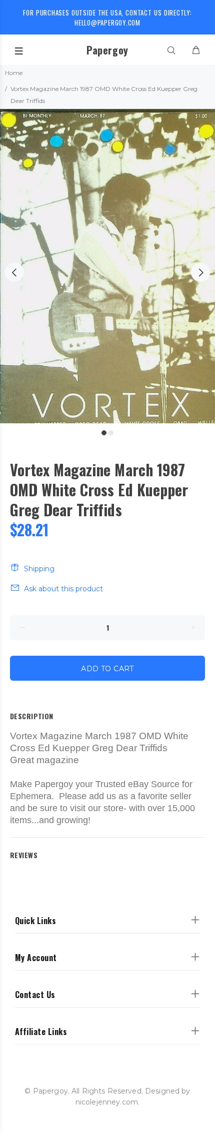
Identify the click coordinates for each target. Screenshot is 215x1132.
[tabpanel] (107, 266)
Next (200, 272)
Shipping (39, 568)
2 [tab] (111, 432)
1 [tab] (104, 432)
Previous (14, 272)
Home (13, 72)
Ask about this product (63, 588)
